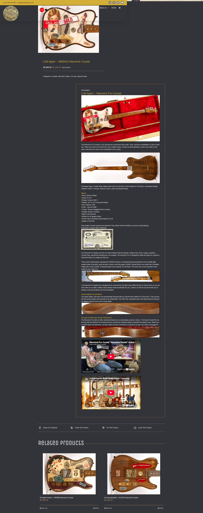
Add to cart (44, 508)
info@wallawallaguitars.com (26, 2)
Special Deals (82, 76)
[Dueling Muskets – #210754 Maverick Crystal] (134, 473)
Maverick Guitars (64, 76)
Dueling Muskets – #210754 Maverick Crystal (121, 497)
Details (97, 508)
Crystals (54, 76)
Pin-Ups (74, 76)
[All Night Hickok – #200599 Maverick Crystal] (69, 473)
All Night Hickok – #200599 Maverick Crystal (56, 497)
